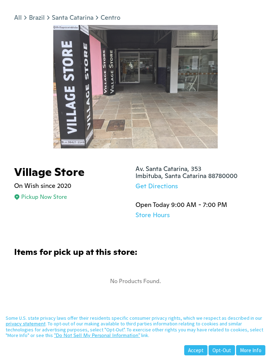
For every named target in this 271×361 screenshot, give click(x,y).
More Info (250, 350)
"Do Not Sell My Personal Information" (97, 335)
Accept (196, 350)
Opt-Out (221, 350)
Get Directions (157, 186)
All (18, 17)
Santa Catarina (73, 17)
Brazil (37, 17)
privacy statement (26, 323)
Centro (110, 17)
